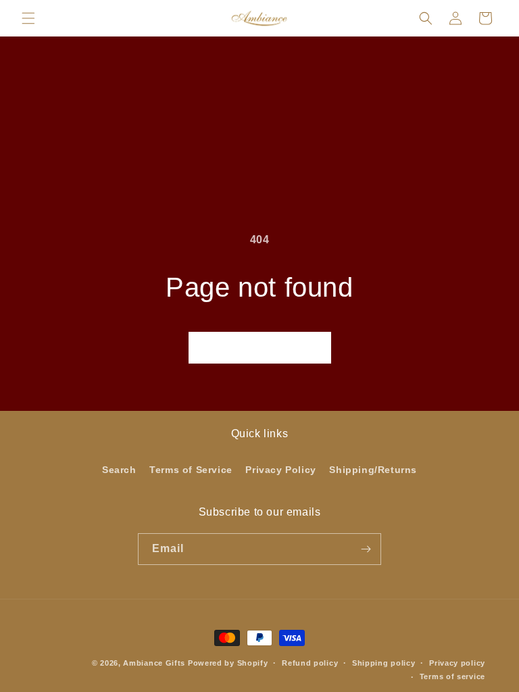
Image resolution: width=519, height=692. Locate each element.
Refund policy (310, 663)
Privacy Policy (280, 469)
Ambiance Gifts (154, 663)
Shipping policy (384, 663)
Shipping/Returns (373, 469)
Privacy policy (457, 663)
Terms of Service (190, 469)
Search (119, 469)
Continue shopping (260, 347)
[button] (28, 18)
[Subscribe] (365, 549)
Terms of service (452, 676)
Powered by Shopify (228, 663)
